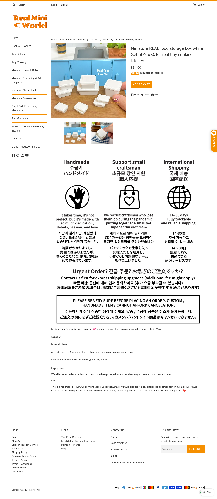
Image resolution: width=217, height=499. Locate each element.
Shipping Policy (19, 452)
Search (15, 437)
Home (15, 38)
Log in (54, 5)
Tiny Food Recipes (71, 437)
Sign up (65, 5)
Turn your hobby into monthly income (28, 128)
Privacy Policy (19, 467)
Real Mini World (35, 490)
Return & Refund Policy (24, 456)
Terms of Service (20, 460)
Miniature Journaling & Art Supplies (26, 80)
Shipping (135, 72)
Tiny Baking (18, 54)
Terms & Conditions (22, 463)
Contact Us (17, 471)
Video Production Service (26, 146)
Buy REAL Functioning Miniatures (24, 108)
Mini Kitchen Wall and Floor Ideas (78, 441)
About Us (17, 138)
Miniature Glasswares (24, 98)
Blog (63, 448)
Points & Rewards (70, 444)
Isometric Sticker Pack (24, 90)
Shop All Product (21, 46)
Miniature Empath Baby (25, 70)
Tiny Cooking (19, 62)
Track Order (18, 448)
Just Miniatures (20, 118)
